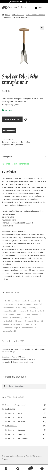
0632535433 (15, 2)
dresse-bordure (10, 307)
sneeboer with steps (12, 327)
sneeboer (19, 144)
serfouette (18, 324)
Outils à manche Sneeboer (35, 15)
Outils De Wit (10, 409)
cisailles (35, 301)
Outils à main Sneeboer (16, 434)
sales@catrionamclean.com (31, 2)
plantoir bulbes (10, 321)
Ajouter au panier (12, 119)
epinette (22, 307)
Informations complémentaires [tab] (15, 164)
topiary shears (29, 327)
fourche (33, 307)
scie (40, 321)
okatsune (17, 317)
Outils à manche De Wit (16, 421)
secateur (7, 324)
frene (33, 311)
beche (13, 144)
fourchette (23, 311)
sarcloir (31, 321)
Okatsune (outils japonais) (15, 405)
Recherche (18, 469)
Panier (28, 467)
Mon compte (6, 469)
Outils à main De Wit (15, 417)
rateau (22, 321)
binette (16, 301)
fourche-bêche (9, 311)
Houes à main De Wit (15, 413)
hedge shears (9, 314)
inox (27, 314)
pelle (27, 317)
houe (20, 314)
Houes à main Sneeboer (16, 430)
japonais (36, 314)
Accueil (7, 15)
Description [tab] (7, 156)
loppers (7, 317)
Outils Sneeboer (18, 15)
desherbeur (26, 304)
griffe (41, 311)
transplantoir (9, 331)
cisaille (26, 301)
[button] (42, 28)
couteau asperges (11, 304)
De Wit (38, 304)
